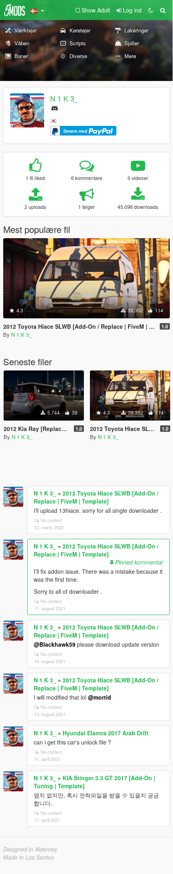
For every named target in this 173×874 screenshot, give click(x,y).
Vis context (51, 520)
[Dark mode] (150, 10)
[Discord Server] (54, 107)
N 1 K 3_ (64, 98)
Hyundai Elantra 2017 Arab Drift (106, 733)
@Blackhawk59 (54, 644)
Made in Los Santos (28, 857)
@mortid (99, 697)
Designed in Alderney (30, 849)
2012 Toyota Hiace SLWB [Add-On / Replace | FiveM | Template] (96, 497)
